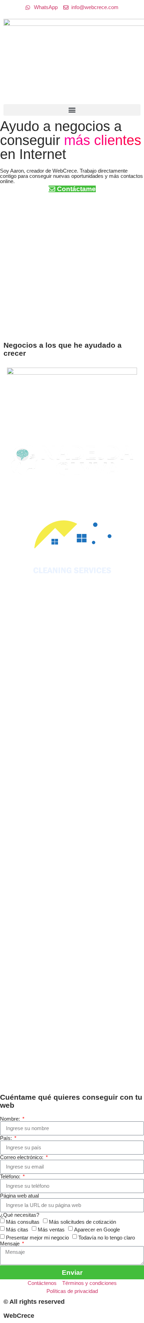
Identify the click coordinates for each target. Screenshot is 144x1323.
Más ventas (51, 1229)
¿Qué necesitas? (19, 1214)
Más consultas (22, 1221)
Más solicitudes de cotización (82, 1221)
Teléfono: (11, 1176)
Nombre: (10, 1118)
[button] (72, 110)
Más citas (17, 1229)
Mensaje (10, 1243)
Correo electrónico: (22, 1157)
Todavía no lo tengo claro (106, 1237)
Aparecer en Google (97, 1229)
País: (6, 1138)
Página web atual (19, 1195)
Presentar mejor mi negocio (37, 1237)
